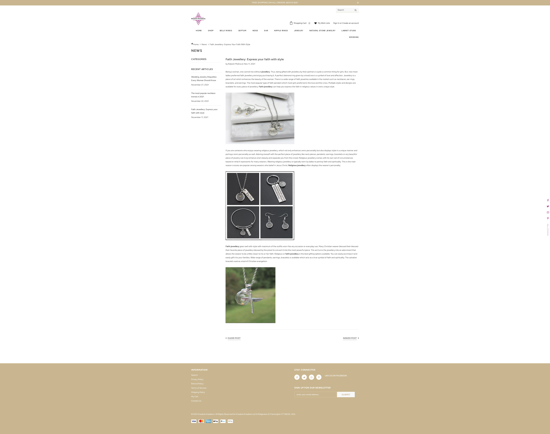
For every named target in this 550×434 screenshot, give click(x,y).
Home (196, 44)
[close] (357, 2)
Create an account (350, 23)
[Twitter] (304, 377)
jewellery (265, 72)
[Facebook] (296, 377)
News (204, 44)
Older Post (234, 338)
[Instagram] (311, 377)
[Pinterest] (318, 377)
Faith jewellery (265, 86)
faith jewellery (292, 254)
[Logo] (198, 18)
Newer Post (350, 338)
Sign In (336, 23)
